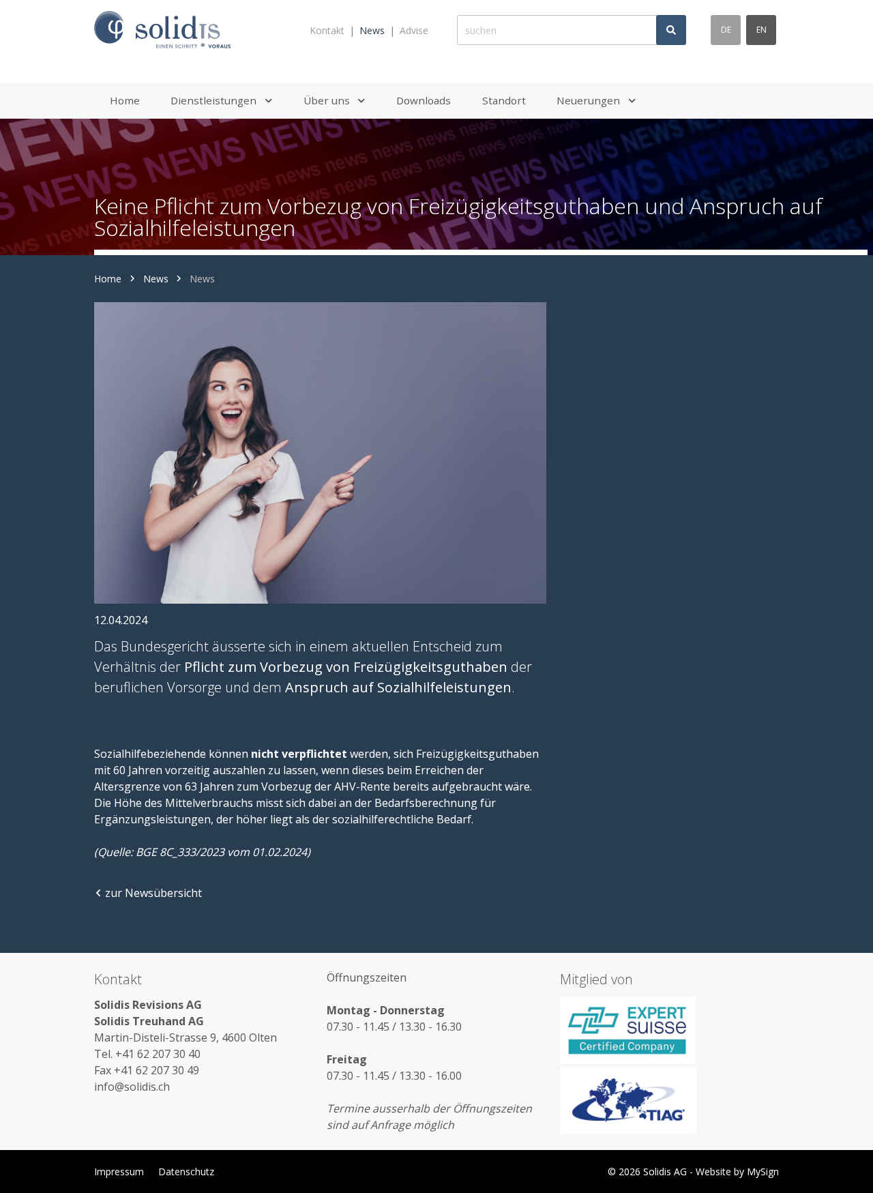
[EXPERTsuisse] (669, 1030)
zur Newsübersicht (153, 892)
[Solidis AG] (162, 30)
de (726, 29)
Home (107, 278)
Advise (414, 30)
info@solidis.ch (132, 1086)
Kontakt (327, 30)
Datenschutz (186, 1171)
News (372, 30)
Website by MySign (737, 1171)
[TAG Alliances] (669, 1100)
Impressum (119, 1171)
